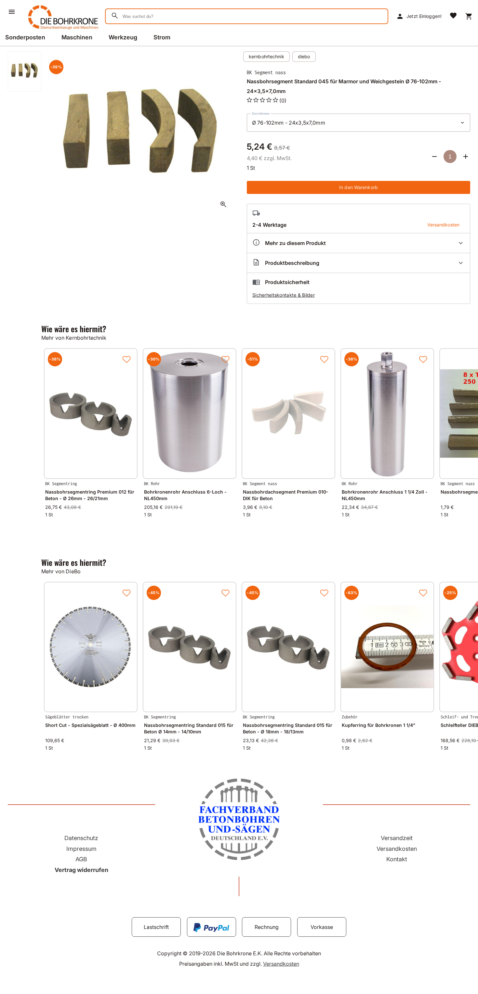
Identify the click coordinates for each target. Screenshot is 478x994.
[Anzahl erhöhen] (465, 156)
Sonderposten (25, 37)
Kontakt (396, 859)
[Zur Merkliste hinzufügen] (126, 359)
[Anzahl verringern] (434, 156)
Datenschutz (81, 838)
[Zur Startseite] (62, 30)
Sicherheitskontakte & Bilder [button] (283, 295)
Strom (161, 37)
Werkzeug (123, 37)
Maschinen (76, 37)
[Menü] (11, 11)
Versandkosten (397, 848)
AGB (81, 859)
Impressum (81, 848)
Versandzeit (397, 838)
